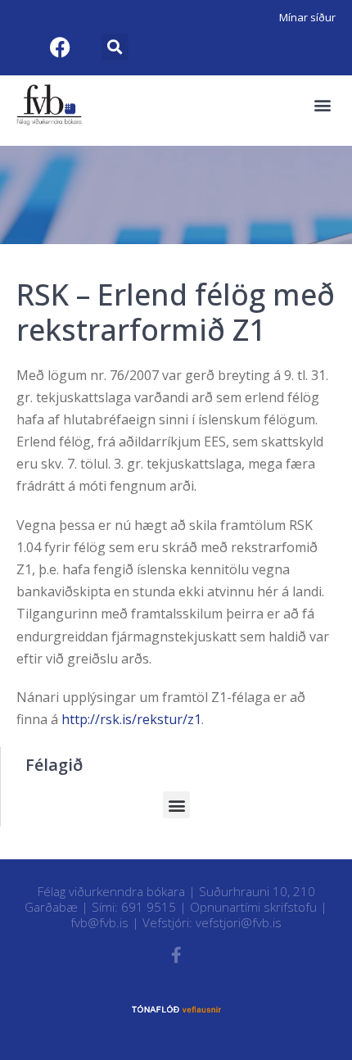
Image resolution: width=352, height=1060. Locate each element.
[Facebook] (59, 46)
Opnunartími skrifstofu (253, 907)
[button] (115, 47)
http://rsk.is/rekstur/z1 (131, 719)
